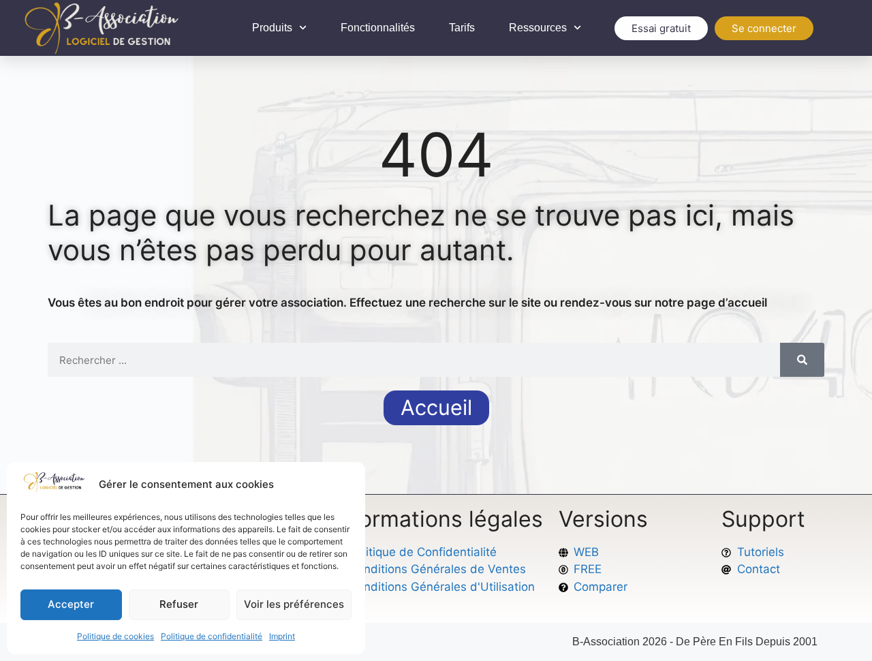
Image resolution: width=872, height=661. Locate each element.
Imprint (282, 636)
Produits (272, 27)
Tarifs (462, 27)
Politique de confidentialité (211, 636)
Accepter (71, 604)
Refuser (178, 604)
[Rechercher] (802, 360)
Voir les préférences (294, 604)
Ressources (538, 27)
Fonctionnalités (378, 27)
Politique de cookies (115, 636)
